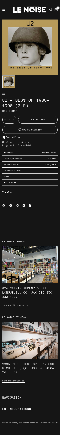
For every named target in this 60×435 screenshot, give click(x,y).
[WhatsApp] (24, 205)
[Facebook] (4, 205)
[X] (11, 205)
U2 (3, 94)
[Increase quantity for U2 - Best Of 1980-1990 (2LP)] (13, 119)
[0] (55, 9)
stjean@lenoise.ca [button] (13, 380)
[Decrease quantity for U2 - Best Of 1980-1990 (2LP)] (5, 119)
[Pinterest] (18, 205)
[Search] (50, 9)
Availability (13, 137)
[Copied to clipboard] (30, 205)
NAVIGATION (12, 397)
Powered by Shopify (49, 423)
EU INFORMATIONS (16, 409)
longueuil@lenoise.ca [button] (15, 305)
